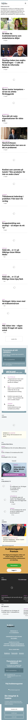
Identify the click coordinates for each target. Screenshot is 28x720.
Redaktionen (7, 653)
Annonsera (21, 653)
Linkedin (14, 686)
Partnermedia (14, 653)
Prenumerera (14, 565)
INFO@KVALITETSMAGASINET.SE (17, 645)
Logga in (14, 570)
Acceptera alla (14, 709)
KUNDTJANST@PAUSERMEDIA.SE (17, 644)
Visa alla (14, 460)
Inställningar (14, 713)
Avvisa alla (14, 717)
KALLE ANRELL (14, 638)
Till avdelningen (22, 579)
